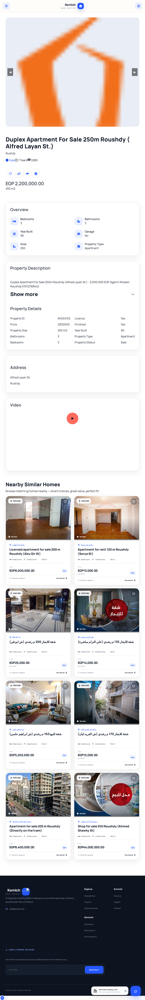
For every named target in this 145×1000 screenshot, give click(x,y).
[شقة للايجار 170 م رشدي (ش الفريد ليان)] (106, 703)
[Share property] (27, 173)
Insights (117, 902)
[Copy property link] (19, 173)
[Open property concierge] (135, 991)
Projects (87, 902)
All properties (89, 896)
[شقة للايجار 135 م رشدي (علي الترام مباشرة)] (106, 610)
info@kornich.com (16, 909)
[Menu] (6, 6)
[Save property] (10, 173)
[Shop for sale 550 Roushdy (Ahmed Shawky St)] (106, 795)
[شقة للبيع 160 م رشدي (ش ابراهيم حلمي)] (38, 703)
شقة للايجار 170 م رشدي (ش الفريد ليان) (103, 734)
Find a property (90, 936)
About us (117, 896)
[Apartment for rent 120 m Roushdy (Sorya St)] (106, 518)
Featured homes (91, 908)
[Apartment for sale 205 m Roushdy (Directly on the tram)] (38, 795)
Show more (24, 294)
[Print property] (36, 173)
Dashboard (89, 924)
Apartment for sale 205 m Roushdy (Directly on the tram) (34, 828)
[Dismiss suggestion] (125, 990)
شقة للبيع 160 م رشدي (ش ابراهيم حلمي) (35, 734)
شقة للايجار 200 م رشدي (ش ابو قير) (32, 642)
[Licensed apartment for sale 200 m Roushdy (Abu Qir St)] (38, 518)
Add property (89, 930)
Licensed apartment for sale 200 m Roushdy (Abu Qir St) (34, 551)
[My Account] (138, 6)
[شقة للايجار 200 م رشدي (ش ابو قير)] (38, 610)
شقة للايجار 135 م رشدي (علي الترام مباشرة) (106, 642)
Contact (117, 908)
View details (60, 578)
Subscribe (93, 970)
